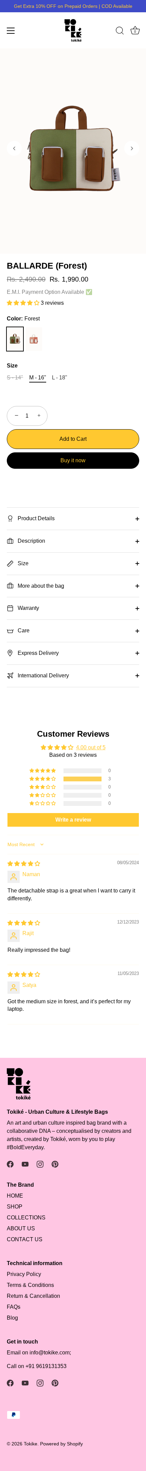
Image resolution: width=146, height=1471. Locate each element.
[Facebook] (10, 1164)
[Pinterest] (55, 1164)
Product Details (35, 518)
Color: (23, 318)
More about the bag (40, 586)
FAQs (13, 1307)
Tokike (30, 1443)
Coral (34, 339)
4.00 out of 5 (91, 747)
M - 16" (37, 377)
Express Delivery (37, 653)
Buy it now (73, 460)
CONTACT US (24, 1239)
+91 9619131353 (46, 1366)
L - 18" (59, 377)
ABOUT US (21, 1228)
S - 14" (15, 377)
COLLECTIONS (26, 1217)
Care (23, 630)
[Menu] (10, 30)
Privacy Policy (24, 1274)
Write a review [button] (73, 820)
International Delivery (42, 675)
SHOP (14, 1207)
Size (12, 366)
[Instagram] (40, 1164)
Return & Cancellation (33, 1296)
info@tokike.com (50, 1352)
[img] (23, 864)
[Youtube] (25, 1164)
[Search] (119, 31)
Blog (12, 1318)
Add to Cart (73, 439)
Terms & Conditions (30, 1285)
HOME (15, 1196)
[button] (14, 148)
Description (30, 541)
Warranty (27, 608)
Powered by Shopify (61, 1443)
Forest (15, 339)
